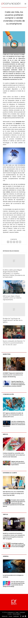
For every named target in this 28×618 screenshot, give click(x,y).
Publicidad (16, 616)
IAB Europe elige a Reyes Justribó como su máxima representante (12, 298)
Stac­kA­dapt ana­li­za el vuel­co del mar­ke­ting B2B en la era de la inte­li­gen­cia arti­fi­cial (14, 546)
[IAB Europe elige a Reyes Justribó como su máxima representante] (14, 287)
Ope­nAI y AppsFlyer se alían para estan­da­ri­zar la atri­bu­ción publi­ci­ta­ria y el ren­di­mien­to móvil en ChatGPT (14, 384)
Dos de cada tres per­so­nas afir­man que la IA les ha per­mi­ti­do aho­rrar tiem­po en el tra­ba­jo (14, 584)
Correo (10, 616)
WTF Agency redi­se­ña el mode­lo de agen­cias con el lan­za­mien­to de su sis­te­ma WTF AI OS (13, 414)
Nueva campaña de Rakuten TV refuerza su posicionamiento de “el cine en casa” (14, 343)
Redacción (5, 616)
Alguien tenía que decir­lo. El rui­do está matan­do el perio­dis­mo (18, 463)
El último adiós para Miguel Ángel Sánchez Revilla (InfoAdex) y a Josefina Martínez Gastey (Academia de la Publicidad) (14, 273)
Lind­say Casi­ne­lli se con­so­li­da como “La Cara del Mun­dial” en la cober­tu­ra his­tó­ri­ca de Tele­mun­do (14, 455)
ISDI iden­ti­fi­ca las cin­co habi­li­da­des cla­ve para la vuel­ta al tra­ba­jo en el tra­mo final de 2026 (13, 493)
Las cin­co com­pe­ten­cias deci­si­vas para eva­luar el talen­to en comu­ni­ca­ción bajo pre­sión (14, 424)
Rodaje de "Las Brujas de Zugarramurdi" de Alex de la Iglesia (12, 320)
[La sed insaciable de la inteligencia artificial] (14, 566)
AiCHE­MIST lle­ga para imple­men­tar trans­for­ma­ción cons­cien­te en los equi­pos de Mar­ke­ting (13, 374)
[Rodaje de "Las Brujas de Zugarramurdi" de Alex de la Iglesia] (14, 309)
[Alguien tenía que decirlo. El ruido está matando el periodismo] (6, 463)
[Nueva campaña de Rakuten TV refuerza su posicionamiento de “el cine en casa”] (14, 332)
